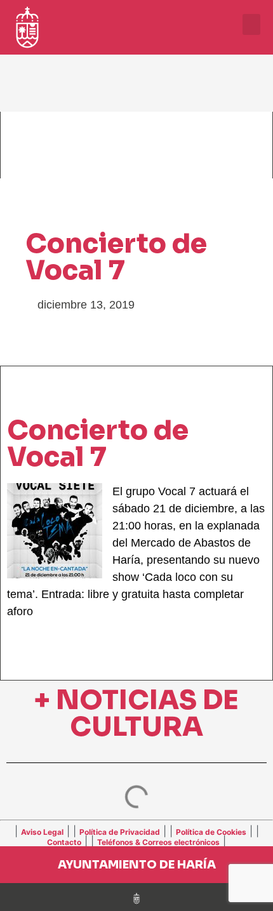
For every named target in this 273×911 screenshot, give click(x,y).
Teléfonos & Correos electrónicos (158, 842)
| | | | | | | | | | (137, 836)
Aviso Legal (42, 832)
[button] (251, 24)
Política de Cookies (211, 832)
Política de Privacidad (119, 832)
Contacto (64, 842)
